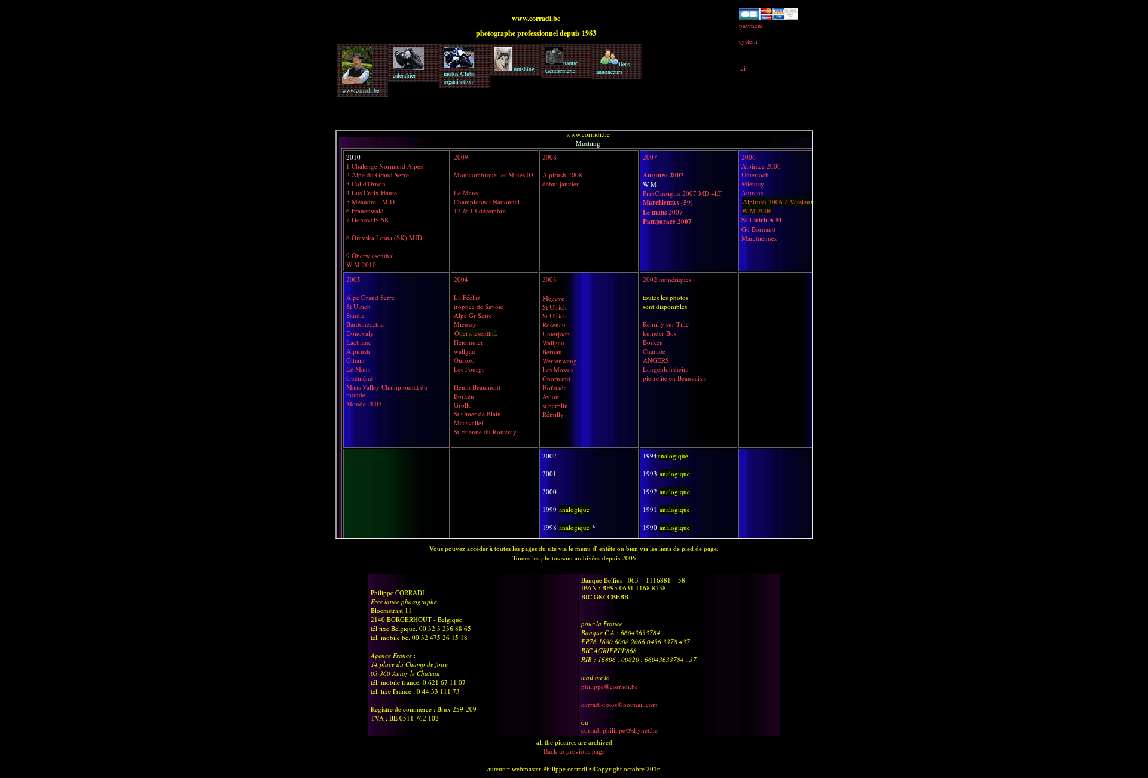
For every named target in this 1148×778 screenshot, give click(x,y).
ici (742, 67)
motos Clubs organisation (459, 77)
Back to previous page (574, 751)
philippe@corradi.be (609, 686)
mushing (523, 69)
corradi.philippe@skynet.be (619, 729)
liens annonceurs (613, 68)
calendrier (404, 75)
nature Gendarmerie (561, 67)
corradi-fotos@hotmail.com (619, 704)
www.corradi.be (360, 90)
